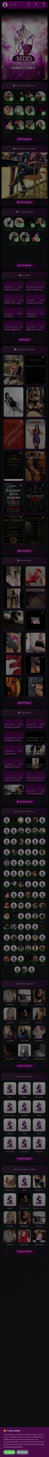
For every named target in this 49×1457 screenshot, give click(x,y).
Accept (11, 1452)
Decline (24, 1452)
